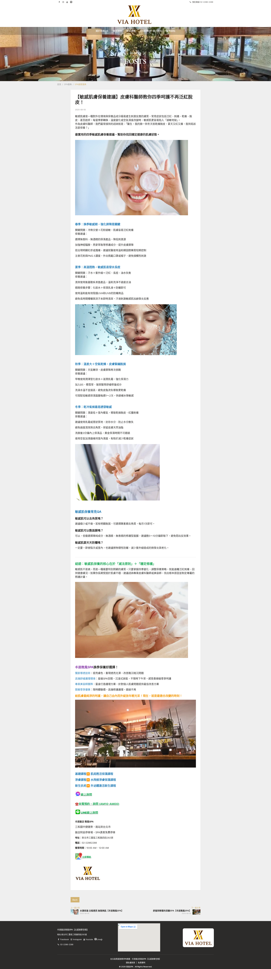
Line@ (95, 939)
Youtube (89, 939)
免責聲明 (141, 962)
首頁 (59, 84)
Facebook (64, 939)
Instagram (77, 939)
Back (75, 899)
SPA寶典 (68, 84)
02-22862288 (89, 842)
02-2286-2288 (66, 944)
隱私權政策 (130, 962)
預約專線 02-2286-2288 (202, 2)
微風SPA (129, 966)
